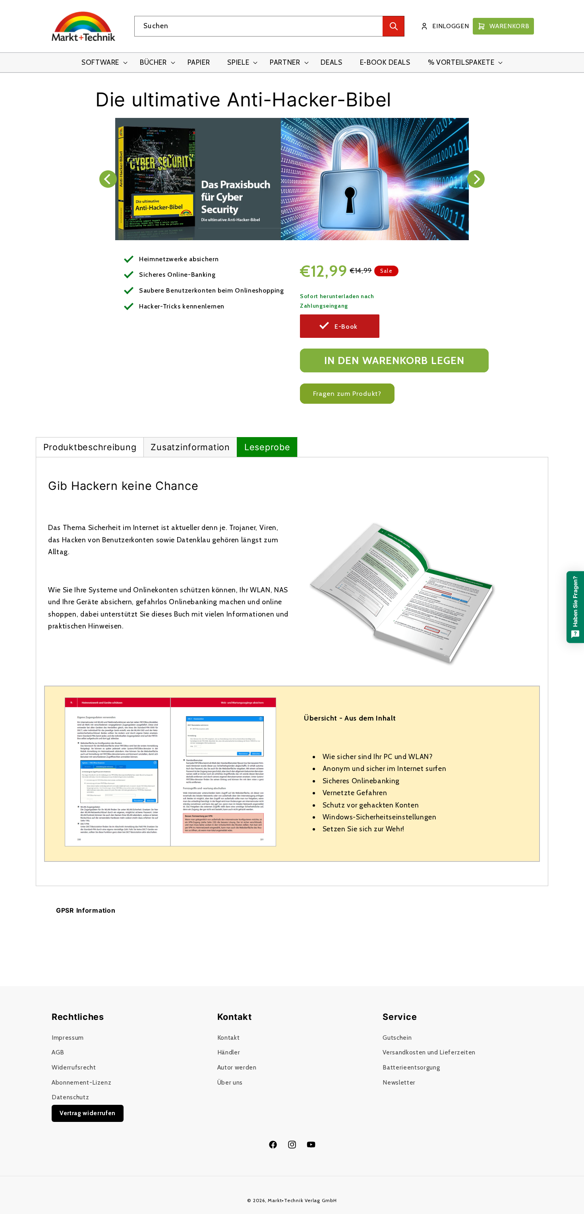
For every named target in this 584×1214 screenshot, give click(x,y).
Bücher (153, 62)
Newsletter (399, 1082)
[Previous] (108, 179)
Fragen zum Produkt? (347, 393)
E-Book (346, 326)
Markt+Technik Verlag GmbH (302, 1200)
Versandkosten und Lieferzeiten (429, 1052)
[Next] (476, 179)
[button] (102, 62)
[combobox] (269, 26)
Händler (228, 1052)
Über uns (230, 1082)
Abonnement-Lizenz (81, 1082)
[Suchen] (393, 26)
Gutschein (397, 1037)
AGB (58, 1052)
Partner (285, 62)
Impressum (68, 1037)
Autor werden (237, 1067)
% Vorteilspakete (461, 62)
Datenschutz (70, 1097)
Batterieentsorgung (411, 1067)
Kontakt (228, 1037)
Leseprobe (267, 447)
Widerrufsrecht (74, 1067)
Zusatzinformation (190, 447)
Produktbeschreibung (90, 447)
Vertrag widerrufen (88, 1113)
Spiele (238, 62)
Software (100, 62)
